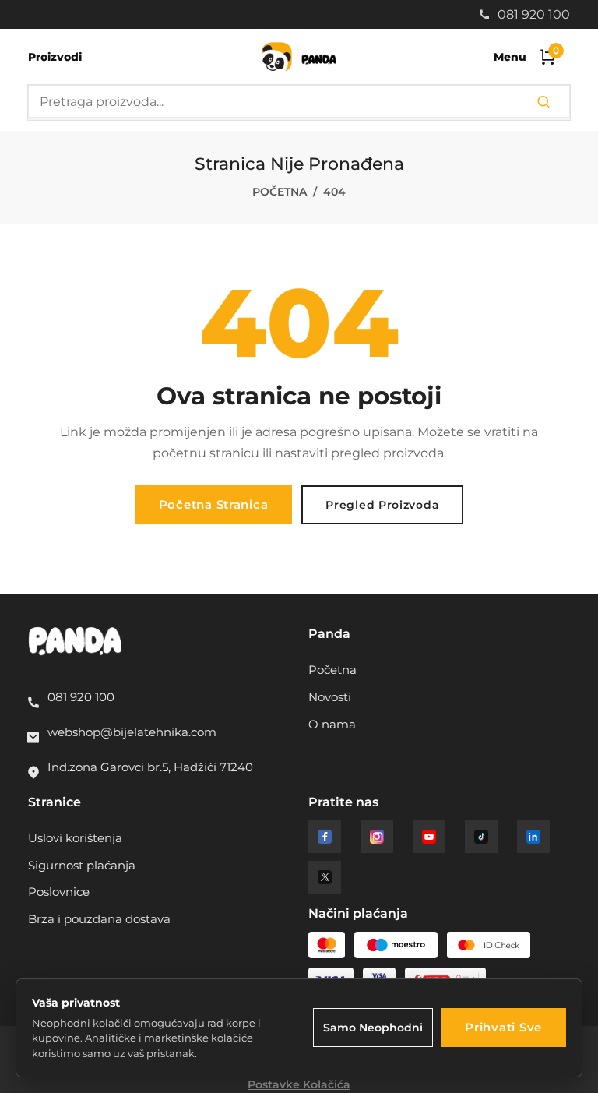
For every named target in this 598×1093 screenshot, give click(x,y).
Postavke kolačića (299, 1084)
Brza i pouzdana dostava (99, 919)
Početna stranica (214, 505)
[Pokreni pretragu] (543, 102)
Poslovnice (59, 892)
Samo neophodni (373, 1028)
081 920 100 (532, 14)
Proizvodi (55, 57)
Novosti (329, 697)
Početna (279, 192)
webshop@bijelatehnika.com (131, 732)
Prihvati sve (503, 1028)
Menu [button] (510, 57)
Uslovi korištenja (75, 838)
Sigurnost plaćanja (81, 866)
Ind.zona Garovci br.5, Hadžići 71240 (150, 767)
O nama (332, 725)
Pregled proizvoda (382, 505)
